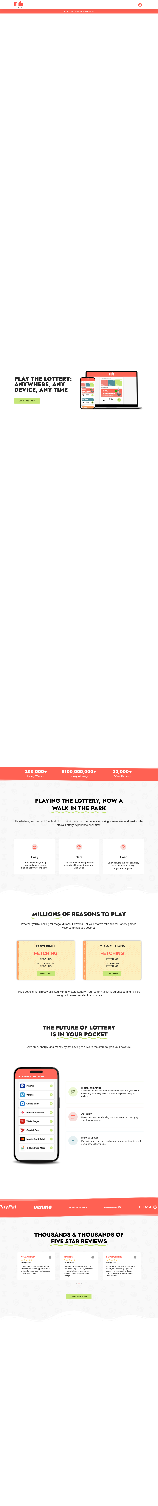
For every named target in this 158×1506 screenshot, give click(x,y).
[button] (16, 1266)
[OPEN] (140, 4)
